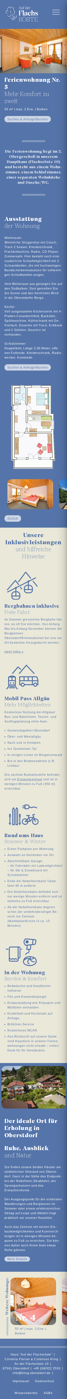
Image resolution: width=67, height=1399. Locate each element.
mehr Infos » (13, 651)
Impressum (21, 1381)
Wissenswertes (26, 1393)
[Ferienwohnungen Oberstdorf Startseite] (23, 13)
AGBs (48, 1393)
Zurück (12, 518)
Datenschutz (44, 1381)
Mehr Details (17, 1259)
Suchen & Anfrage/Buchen (27, 119)
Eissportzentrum (29, 779)
